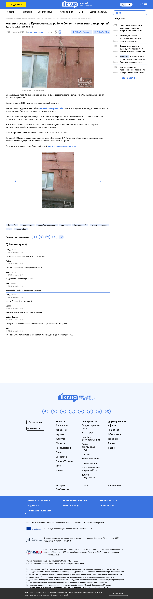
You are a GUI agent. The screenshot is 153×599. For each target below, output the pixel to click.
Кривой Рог (12, 225)
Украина (60, 434)
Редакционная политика (75, 500)
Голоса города (89, 463)
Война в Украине (64, 461)
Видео (111, 443)
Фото (58, 465)
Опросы (86, 454)
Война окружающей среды (89, 447)
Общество (61, 443)
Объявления (114, 434)
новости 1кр (21, 229)
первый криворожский (47, 225)
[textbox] (128, 13)
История (27, 11)
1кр (9, 229)
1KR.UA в (83, 32)
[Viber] (47, 237)
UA (139, 4)
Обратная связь (108, 505)
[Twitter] (54, 237)
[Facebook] (34, 237)
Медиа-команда (71, 505)
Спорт (59, 452)
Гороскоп (113, 438)
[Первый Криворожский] (77, 4)
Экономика (61, 456)
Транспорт (113, 430)
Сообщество (62, 489)
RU (145, 4)
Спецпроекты (45, 11)
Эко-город (87, 432)
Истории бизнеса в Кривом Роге (91, 469)
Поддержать (16, 4)
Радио (111, 447)
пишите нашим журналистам (62, 146)
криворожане (27, 225)
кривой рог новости (99, 225)
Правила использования (38, 500)
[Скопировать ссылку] (61, 237)
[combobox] (128, 13)
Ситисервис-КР (80, 225)
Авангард (65, 225)
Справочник (66, 11)
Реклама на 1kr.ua (108, 500)
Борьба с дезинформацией (91, 438)
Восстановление (90, 458)
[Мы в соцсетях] (45, 411)
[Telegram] (41, 237)
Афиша (112, 425)
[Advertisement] (58, 361)
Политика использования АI (38, 512)
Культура (60, 438)
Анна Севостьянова (35, 32)
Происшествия (63, 447)
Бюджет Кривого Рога (90, 426)
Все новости (128, 78)
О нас (81, 11)
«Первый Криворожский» (50, 108)
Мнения (60, 470)
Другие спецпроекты (89, 476)
